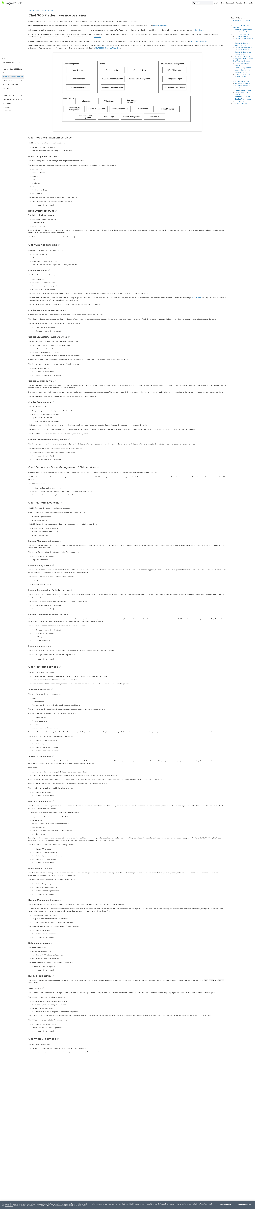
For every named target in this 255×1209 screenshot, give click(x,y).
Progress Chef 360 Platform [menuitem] (13, 69)
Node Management (160, 25)
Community (230, 3)
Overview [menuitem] (6, 73)
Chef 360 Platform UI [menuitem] (11, 99)
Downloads (248, 3)
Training (239, 3)
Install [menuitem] (5, 92)
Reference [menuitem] (7, 107)
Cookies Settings (244, 1205)
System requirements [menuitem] (11, 84)
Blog (222, 3)
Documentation (34, 10)
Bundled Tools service (243, 99)
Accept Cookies (225, 1205)
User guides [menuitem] (7, 103)
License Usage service (243, 79)
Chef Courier (199, 30)
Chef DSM (97, 37)
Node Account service (243, 90)
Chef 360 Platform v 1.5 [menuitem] (11, 63)
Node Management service (244, 30)
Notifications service (242, 97)
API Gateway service (242, 83)
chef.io (216, 3)
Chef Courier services (241, 34)
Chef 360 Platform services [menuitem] (13, 76)
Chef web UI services (240, 103)
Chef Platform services (199, 41)
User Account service (242, 88)
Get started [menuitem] (7, 88)
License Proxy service (243, 67)
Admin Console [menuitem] (8, 95)
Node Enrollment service (244, 32)
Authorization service (242, 85)
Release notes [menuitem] (8, 111)
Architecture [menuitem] (7, 80)
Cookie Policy (9, 1206)
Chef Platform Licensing (241, 61)
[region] (127, 1205)
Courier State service (243, 50)
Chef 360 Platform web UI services (107, 48)
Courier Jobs (196, 298)
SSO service (239, 101)
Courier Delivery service (243, 47)
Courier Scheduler (241, 36)
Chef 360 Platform (47, 10)
